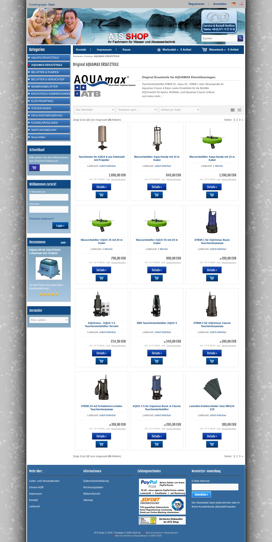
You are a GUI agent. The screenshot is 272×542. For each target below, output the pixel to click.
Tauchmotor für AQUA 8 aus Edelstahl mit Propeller (102, 158)
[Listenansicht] (239, 110)
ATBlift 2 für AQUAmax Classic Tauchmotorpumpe (212, 325)
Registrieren (196, 4)
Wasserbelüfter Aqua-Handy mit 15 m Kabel (212, 158)
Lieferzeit (34, 506)
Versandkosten (118, 179)
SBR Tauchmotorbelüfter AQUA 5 (157, 323)
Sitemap (88, 500)
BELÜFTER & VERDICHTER (47, 79)
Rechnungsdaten (93, 487)
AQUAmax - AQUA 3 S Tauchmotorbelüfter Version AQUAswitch (101, 326)
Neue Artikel (38, 137)
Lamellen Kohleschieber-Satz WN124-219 (212, 408)
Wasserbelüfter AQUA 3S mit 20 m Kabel (102, 241)
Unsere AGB (36, 487)
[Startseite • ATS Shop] (221, 23)
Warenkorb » (224, 49)
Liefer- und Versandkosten (44, 481)
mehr (64, 242)
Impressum (104, 49)
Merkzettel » (177, 49)
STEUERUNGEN (41, 108)
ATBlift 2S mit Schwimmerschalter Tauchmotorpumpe (101, 408)
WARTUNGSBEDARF (44, 130)
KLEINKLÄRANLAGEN (44, 122)
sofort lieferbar (107, 166)
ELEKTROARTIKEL (42, 101)
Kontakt (81, 49)
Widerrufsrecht (91, 493)
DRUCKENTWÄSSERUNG (46, 115)
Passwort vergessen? (41, 218)
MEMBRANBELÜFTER (44, 86)
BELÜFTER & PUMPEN (45, 72)
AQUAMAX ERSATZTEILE (46, 65)
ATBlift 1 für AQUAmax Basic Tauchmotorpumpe (212, 241)
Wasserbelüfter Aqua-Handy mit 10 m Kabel (157, 158)
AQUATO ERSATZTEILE (45, 57)
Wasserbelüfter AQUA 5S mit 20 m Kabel (157, 241)
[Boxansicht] (232, 110)
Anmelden (220, 4)
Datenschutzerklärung (96, 481)
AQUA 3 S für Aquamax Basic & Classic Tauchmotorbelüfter (157, 408)
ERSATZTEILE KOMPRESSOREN (51, 93)
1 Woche (218, 166)
